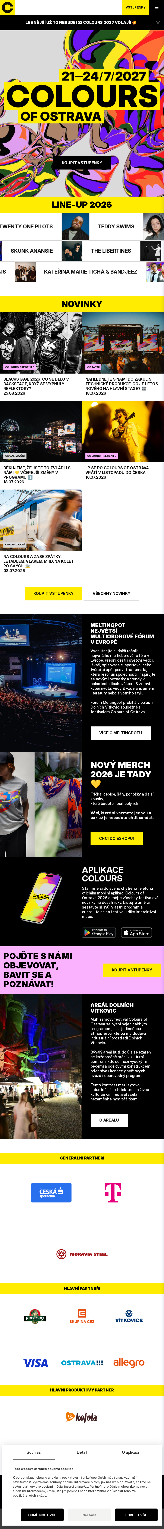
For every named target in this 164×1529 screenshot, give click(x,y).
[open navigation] (156, 7)
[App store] (136, 933)
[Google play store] (99, 933)
